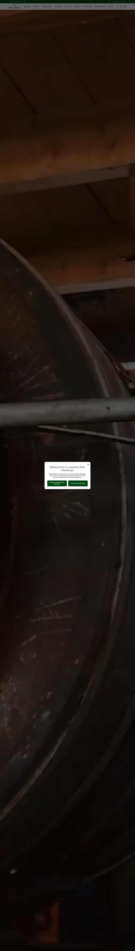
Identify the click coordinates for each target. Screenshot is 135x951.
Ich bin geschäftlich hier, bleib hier (57, 483)
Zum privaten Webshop (78, 483)
